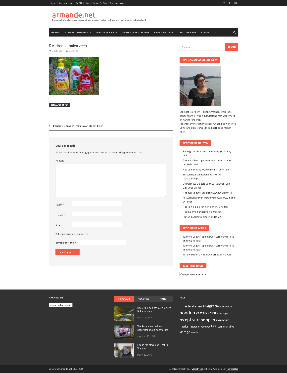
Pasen (230, 314)
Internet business (76, 32)
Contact (207, 32)
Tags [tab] (163, 298)
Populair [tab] (124, 298)
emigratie (211, 306)
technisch (223, 326)
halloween (225, 306)
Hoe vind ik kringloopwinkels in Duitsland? (207, 169)
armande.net (74, 14)
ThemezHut (232, 368)
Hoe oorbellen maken (218, 254)
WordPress (197, 368)
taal (214, 326)
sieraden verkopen (200, 326)
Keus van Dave (163, 32)
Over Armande (65, 3)
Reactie (60, 160)
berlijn (182, 307)
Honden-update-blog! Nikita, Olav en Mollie (207, 192)
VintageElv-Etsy (100, 3)
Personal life (105, 32)
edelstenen (193, 306)
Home (53, 3)
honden (187, 313)
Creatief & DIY (187, 32)
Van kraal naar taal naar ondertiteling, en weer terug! (152, 328)
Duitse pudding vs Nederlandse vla (202, 216)
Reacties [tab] (143, 298)
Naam (59, 204)
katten (201, 313)
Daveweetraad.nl (118, 3)
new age (222, 313)
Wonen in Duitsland (135, 32)
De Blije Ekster (82, 3)
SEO (195, 320)
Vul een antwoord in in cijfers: (72, 234)
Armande (73, 50)
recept (185, 320)
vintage (185, 332)
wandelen (195, 332)
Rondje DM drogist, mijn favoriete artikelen (78, 125)
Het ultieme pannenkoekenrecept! (202, 211)
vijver (232, 326)
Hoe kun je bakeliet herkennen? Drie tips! (206, 206)
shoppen (206, 320)
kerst (212, 313)
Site (57, 225)
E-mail (60, 215)
